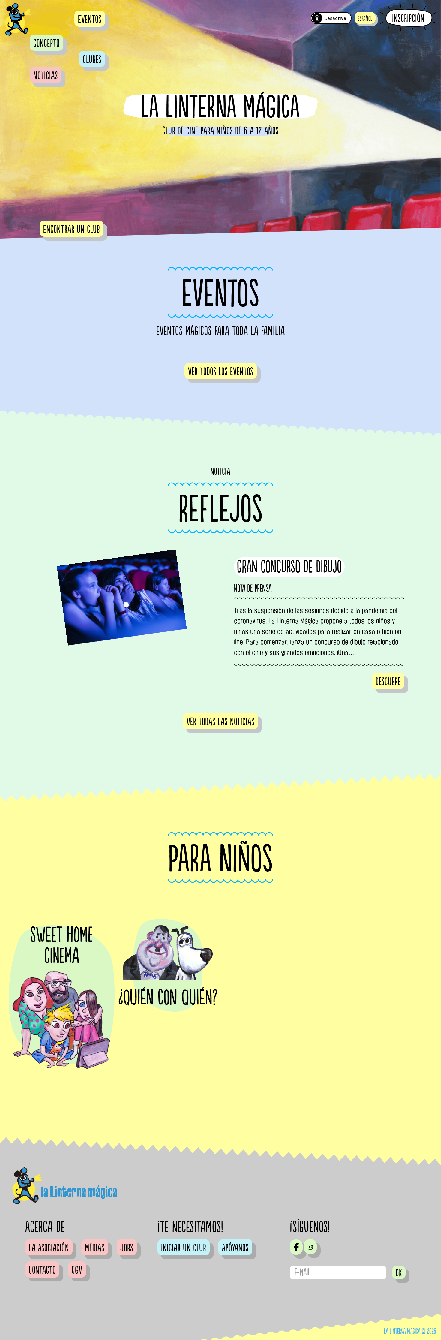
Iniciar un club (183, 1248)
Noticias (45, 76)
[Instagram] (310, 1246)
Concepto (46, 43)
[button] (365, 18)
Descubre (388, 682)
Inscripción (408, 18)
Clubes (92, 59)
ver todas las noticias (220, 722)
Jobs (126, 1248)
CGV (77, 1270)
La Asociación (49, 1248)
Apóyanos (235, 1248)
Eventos (89, 19)
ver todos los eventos (220, 372)
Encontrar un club (71, 229)
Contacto (42, 1270)
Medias (94, 1248)
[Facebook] (296, 1246)
